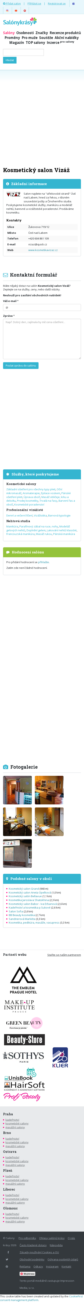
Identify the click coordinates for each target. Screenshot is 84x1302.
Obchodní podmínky (32, 1259)
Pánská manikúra (64, 534)
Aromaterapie (31, 493)
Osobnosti (25, 32)
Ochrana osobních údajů (63, 1259)
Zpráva (8, 316)
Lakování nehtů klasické (62, 530)
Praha (8, 1114)
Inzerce (60, 42)
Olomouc (10, 1208)
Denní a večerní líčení (19, 515)
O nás (71, 1238)
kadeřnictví (12, 1120)
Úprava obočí (32, 497)
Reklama (25, 1266)
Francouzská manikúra (20, 534)
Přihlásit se (34, 3)
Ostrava (10, 1152)
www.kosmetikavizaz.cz (43, 250)
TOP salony (35, 42)
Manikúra (12, 526)
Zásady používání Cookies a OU (39, 1252)
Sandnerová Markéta (22, 919)
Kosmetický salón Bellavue (25, 896)
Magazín (16, 42)
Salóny (9, 32)
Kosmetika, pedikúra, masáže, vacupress (34, 922)
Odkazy (38, 1266)
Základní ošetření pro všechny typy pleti (30, 489)
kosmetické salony (17, 1123)
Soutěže (46, 37)
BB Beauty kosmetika (22, 915)
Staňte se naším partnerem (64, 955)
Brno (7, 1133)
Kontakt (66, 1266)
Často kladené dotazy (33, 1245)
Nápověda (56, 1245)
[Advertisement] (42, 118)
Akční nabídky (67, 37)
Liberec (9, 1189)
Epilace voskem (50, 493)
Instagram (52, 1266)
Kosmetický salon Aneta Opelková (30, 892)
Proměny (12, 37)
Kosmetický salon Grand (24, 888)
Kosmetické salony (21, 484)
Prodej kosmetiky (27, 500)
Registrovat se (57, 3)
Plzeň (7, 1170)
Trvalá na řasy (48, 500)
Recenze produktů (65, 32)
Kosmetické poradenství (29, 504)
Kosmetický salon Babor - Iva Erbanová (33, 904)
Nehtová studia (18, 521)
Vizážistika (40, 515)
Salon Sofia (16, 911)
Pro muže (30, 37)
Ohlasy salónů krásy (52, 1238)
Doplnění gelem (36, 530)
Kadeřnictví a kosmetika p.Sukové (30, 907)
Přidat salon (13, 3)
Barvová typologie (59, 515)
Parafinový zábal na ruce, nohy (38, 526)
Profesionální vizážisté (24, 510)
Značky (41, 32)
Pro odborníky (27, 1238)
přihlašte (43, 562)
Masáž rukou (44, 534)
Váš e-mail (10, 301)
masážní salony (15, 1127)
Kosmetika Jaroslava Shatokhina (29, 900)
